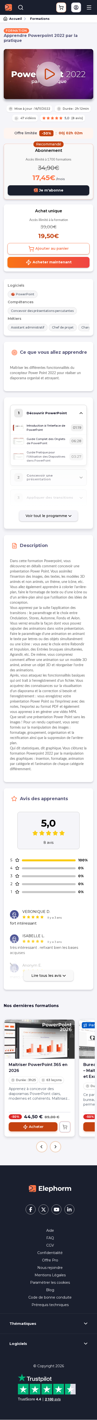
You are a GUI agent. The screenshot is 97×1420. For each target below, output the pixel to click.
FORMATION (16, 30)
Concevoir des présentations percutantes (42, 311)
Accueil (15, 19)
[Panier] (61, 7)
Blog (50, 1290)
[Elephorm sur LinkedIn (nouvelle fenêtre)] (69, 1209)
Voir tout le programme (47, 516)
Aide (50, 1230)
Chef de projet (63, 327)
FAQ (50, 1238)
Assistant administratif (27, 327)
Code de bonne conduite (50, 1297)
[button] (42, 1147)
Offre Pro (50, 1260)
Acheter (36, 1126)
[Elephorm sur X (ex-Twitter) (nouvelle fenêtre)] (43, 1209)
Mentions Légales (50, 1275)
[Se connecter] (76, 7)
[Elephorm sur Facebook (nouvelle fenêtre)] (31, 1209)
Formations (39, 19)
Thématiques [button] (22, 1323)
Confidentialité (50, 1253)
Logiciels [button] (18, 1343)
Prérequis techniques (50, 1305)
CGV (50, 1245)
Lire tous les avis (46, 975)
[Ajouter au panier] (64, 1126)
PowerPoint (25, 294)
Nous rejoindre (50, 1267)
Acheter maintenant (52, 262)
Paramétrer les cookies (50, 1282)
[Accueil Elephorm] (50, 1188)
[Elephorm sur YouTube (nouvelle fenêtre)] (56, 1209)
